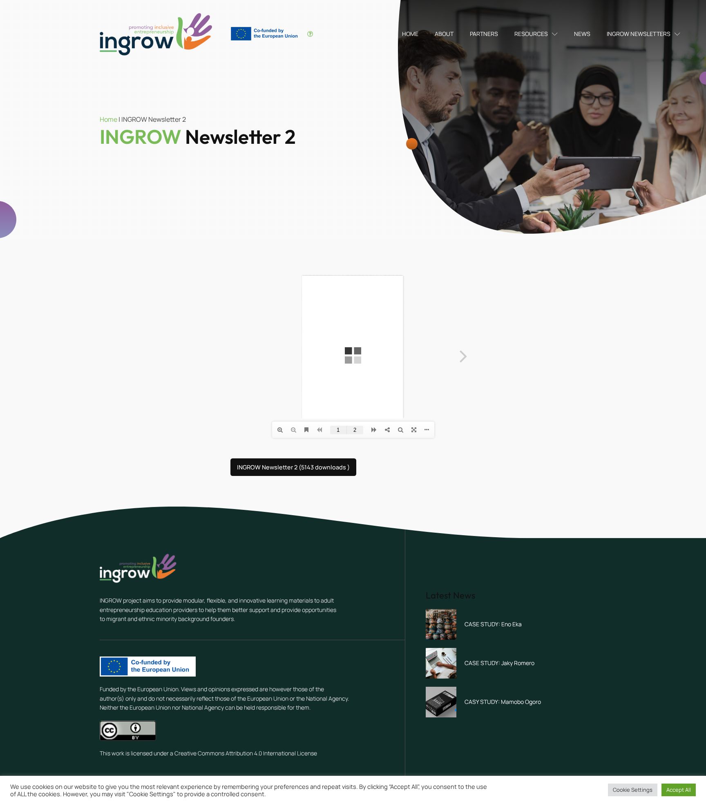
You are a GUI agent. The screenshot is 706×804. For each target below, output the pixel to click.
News (582, 34)
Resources (531, 34)
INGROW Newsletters (638, 34)
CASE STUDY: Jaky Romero (499, 663)
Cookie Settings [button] (632, 789)
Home (410, 34)
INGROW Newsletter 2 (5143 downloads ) (293, 467)
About (444, 34)
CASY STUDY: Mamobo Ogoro (503, 702)
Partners (484, 34)
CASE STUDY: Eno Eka (493, 624)
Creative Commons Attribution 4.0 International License (245, 753)
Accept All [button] (678, 789)
